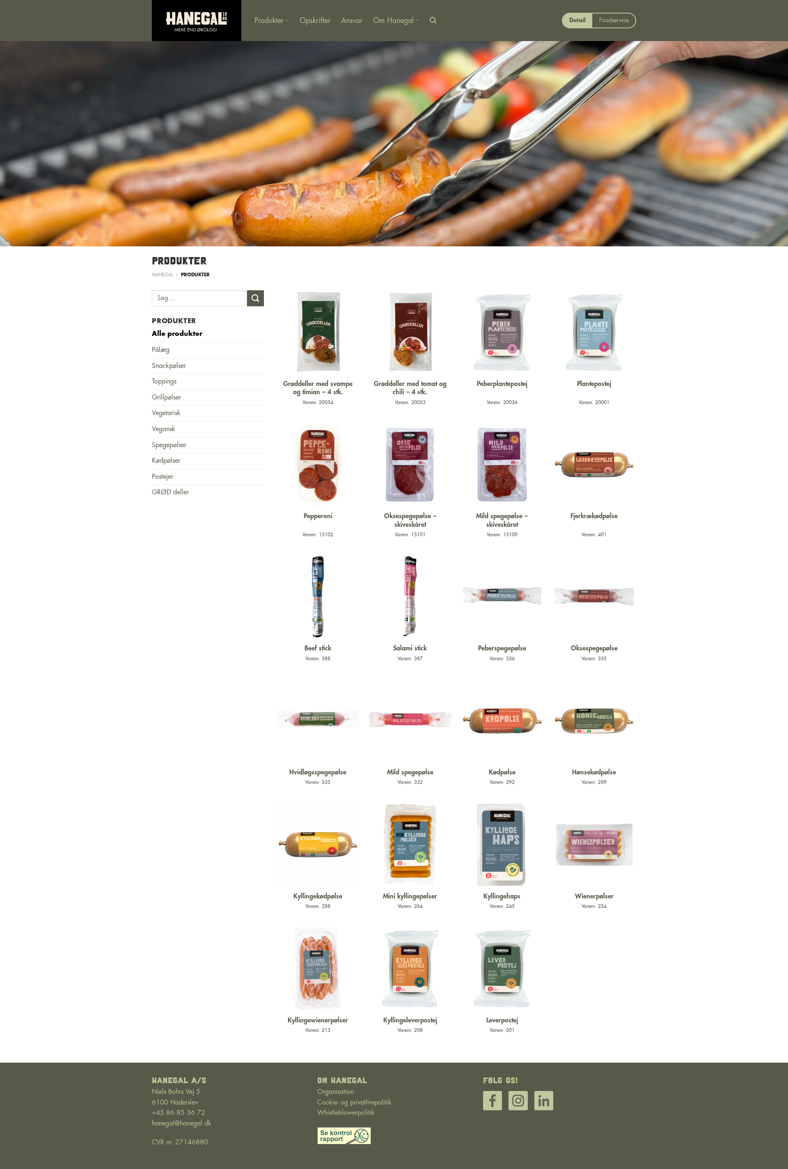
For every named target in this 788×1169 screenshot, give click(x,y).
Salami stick (410, 648)
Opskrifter (315, 20)
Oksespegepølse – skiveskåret (410, 520)
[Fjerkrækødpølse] (594, 465)
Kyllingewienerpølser (318, 1020)
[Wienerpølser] (594, 845)
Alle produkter (177, 334)
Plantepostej (594, 384)
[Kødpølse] (502, 721)
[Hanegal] (197, 20)
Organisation (335, 1092)
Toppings (164, 381)
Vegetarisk (166, 413)
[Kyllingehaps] (502, 845)
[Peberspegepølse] (502, 597)
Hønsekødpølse (594, 772)
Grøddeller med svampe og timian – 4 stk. (318, 388)
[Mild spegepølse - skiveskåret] (502, 465)
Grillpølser (166, 397)
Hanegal (162, 275)
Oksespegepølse (594, 648)
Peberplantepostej (502, 384)
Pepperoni (318, 516)
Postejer (162, 476)
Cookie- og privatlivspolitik (354, 1102)
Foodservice (614, 20)
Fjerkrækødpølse (594, 516)
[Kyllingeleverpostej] (410, 968)
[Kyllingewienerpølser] (318, 968)
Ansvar (351, 20)
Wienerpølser (594, 896)
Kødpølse (502, 772)
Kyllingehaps (501, 896)
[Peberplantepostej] (502, 332)
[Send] (255, 298)
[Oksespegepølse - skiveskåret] (410, 465)
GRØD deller (170, 492)
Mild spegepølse (410, 772)
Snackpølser (169, 366)
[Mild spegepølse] (410, 721)
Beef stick (318, 648)
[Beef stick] (318, 597)
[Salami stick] (410, 597)
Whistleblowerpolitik (346, 1112)
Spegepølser (169, 445)
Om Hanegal (393, 20)
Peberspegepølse (502, 648)
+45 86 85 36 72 (178, 1112)
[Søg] (433, 20)
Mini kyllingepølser (410, 896)
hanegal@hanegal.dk (181, 1123)
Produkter (269, 20)
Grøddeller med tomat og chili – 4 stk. (410, 388)
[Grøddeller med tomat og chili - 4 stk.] (410, 332)
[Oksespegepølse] (594, 597)
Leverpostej (502, 1020)
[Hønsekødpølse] (594, 721)
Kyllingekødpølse (317, 896)
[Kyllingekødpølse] (318, 845)
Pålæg (161, 350)
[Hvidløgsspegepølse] (318, 721)
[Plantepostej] (594, 332)
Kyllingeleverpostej (410, 1020)
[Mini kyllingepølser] (410, 845)
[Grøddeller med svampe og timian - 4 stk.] (318, 332)
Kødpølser (166, 460)
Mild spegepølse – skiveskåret (502, 520)
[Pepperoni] (318, 465)
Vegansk (163, 429)
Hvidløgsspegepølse (317, 772)
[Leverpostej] (502, 968)
